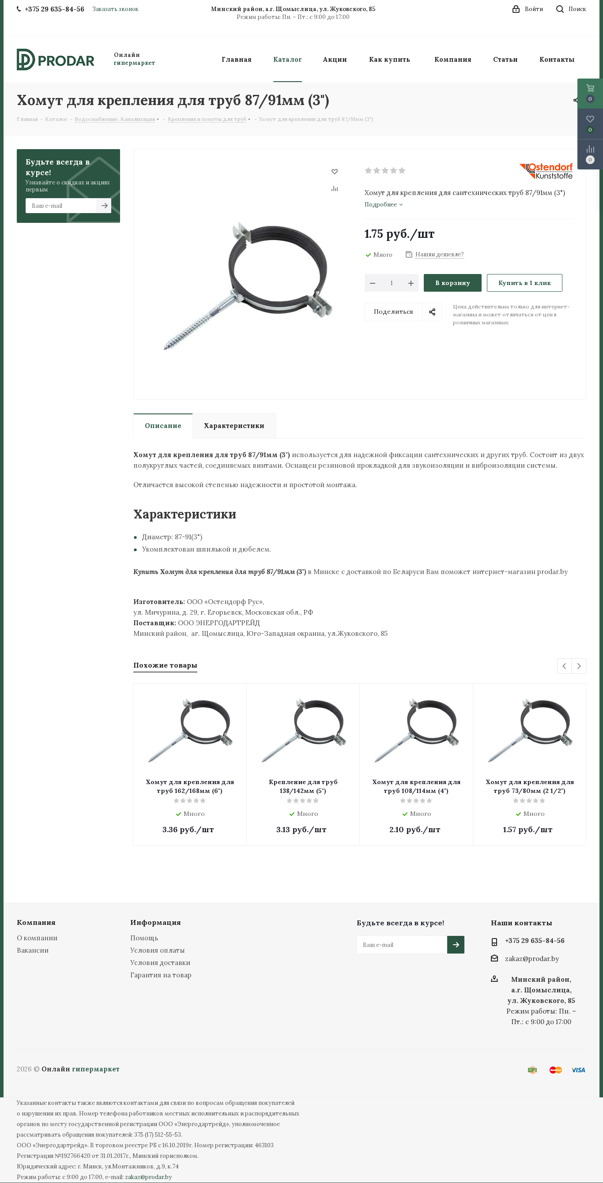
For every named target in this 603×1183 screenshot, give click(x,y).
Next (579, 666)
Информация (155, 922)
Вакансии (33, 950)
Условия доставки (160, 962)
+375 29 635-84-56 (535, 940)
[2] (377, 170)
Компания (36, 922)
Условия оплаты (157, 950)
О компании (37, 938)
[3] (385, 170)
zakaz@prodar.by (532, 959)
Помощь (144, 938)
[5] (402, 170)
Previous (565, 666)
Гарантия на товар (161, 975)
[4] (394, 170)
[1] (369, 170)
